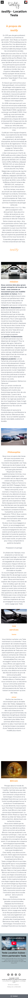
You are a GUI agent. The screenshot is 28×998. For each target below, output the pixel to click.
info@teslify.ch (15, 981)
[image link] (14, 5)
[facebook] (8, 975)
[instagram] (16, 975)
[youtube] (19, 975)
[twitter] (12, 975)
